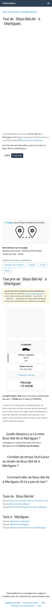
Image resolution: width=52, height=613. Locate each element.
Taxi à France (13, 12)
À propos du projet (31, 603)
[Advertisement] (26, 52)
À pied (7, 270)
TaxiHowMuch (8, 3)
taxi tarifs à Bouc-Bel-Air (33, 293)
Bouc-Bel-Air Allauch (15, 504)
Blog (43, 603)
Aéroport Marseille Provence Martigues (24, 528)
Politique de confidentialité (23, 606)
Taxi (4, 12)
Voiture (32, 265)
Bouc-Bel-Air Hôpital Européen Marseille (24, 507)
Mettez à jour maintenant (31, 140)
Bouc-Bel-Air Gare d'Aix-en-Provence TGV (25, 501)
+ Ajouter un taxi (12, 603)
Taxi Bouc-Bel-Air (29, 12)
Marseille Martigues (15, 524)
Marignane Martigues (16, 521)
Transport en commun (13, 265)
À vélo (43, 265)
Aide (39, 606)
